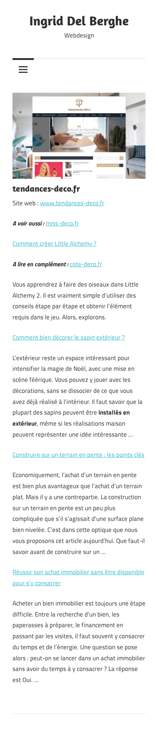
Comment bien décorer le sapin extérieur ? (68, 337)
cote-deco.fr (86, 264)
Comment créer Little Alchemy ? (54, 243)
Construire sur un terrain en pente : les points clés (78, 454)
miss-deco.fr (62, 223)
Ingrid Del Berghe (79, 20)
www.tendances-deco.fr (72, 203)
